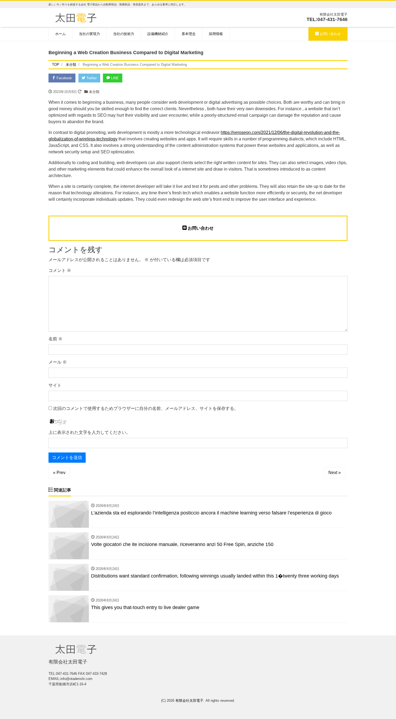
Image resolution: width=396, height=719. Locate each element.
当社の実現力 (89, 34)
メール (57, 362)
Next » (334, 472)
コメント (59, 270)
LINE (114, 78)
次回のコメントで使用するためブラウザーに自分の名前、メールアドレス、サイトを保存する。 (145, 408)
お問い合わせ (330, 34)
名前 (55, 339)
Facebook (63, 78)
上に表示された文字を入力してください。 (89, 432)
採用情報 (216, 34)
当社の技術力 (123, 34)
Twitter (91, 78)
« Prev (59, 472)
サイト (54, 385)
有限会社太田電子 (189, 701)
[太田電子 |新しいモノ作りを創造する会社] (75, 17)
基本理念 (189, 34)
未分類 (94, 92)
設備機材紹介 (157, 34)
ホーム (60, 34)
